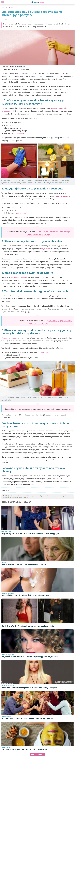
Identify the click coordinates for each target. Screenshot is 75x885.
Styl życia (4, 7)
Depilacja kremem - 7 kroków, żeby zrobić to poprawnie (26, 595)
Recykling (11, 7)
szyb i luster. (46, 249)
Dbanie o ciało (6, 747)
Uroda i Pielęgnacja (7, 593)
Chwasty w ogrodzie (9, 338)
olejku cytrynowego (18, 133)
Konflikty (4, 562)
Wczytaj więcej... (37, 754)
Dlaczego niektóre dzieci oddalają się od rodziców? (24, 564)
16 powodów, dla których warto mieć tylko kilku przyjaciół (27, 718)
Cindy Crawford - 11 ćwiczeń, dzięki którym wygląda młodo (27, 626)
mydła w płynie (20, 213)
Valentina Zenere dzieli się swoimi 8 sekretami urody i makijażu (29, 688)
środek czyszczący (62, 196)
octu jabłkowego (43, 352)
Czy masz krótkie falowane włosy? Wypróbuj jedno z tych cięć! (29, 657)
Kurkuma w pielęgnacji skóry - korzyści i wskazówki (24, 749)
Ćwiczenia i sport (7, 531)
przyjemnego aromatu (19, 277)
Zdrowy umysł (6, 716)
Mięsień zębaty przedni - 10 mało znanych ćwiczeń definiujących (30, 533)
